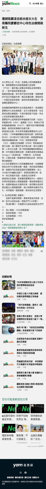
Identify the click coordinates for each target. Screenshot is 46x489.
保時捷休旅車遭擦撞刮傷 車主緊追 (37, 417)
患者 (19, 255)
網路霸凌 (6, 255)
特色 (13, 255)
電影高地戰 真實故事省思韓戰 (8, 437)
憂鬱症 (19, 251)
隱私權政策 (19, 477)
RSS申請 (36, 3)
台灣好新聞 (6, 32)
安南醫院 (6, 251)
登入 (42, 3)
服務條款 (10, 477)
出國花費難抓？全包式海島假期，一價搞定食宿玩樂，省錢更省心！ (36, 437)
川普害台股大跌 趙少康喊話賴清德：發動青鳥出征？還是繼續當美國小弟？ (22, 226)
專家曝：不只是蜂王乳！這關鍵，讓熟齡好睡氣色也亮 (22, 437)
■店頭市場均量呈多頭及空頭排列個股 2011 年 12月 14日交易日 (8, 417)
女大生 (14, 258)
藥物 (26, 251)
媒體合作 (35, 477)
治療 (13, 251)
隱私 (32, 251)
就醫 (30, 255)
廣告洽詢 (27, 477)
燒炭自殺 (6, 258)
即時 (8, 11)
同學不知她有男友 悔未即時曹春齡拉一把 (22, 417)
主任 (24, 255)
